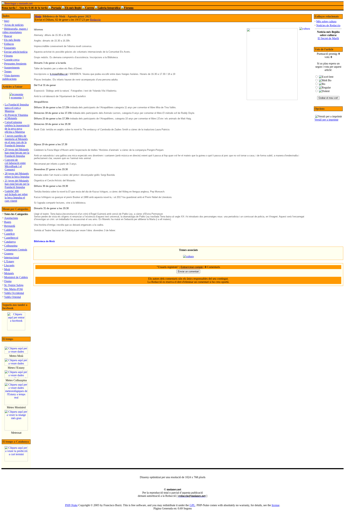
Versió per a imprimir (326, 119)
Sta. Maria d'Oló (13, 289)
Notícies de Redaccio (328, 25)
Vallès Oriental (12, 297)
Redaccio (95, 19)
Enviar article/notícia (15, 51)
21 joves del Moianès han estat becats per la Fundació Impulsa (17, 184)
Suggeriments (12, 67)
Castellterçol (11, 237)
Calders (8, 229)
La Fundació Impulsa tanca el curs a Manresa (17, 108)
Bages (7, 221)
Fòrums (8, 55)
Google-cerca (11, 59)
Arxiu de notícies (14, 24)
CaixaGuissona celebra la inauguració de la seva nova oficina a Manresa (17, 127)
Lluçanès (9, 265)
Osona (8, 281)
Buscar (8, 36)
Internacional (11, 257)
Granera (8, 253)
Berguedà (9, 225)
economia (16, 97)
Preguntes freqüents (15, 63)
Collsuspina (10, 245)
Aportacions (11, 218)
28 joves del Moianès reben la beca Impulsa (17, 175)
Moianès (9, 273)
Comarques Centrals (15, 249)
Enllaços (9, 43)
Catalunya (10, 241)
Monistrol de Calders (16, 277)
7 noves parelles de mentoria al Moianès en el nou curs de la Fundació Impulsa (16, 140)
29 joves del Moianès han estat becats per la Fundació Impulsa (17, 152)
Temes (8, 71)
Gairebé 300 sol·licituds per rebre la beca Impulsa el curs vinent (16, 196)
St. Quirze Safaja (13, 285)
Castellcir (9, 233)
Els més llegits (12, 39)
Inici (6, 20)
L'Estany (9, 261)
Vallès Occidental (14, 293)
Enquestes (10, 47)
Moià (7, 269)
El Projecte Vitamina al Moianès (16, 116)
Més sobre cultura (326, 21)
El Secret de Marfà (328, 38)
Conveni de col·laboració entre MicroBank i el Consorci (15, 164)
